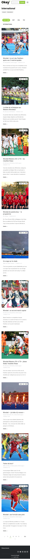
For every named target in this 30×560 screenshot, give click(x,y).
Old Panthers (12, 111)
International (7, 24)
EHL (19, 20)
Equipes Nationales (7, 414)
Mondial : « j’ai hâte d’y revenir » (13, 412)
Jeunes (6, 216)
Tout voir (6, 20)
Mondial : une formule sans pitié (14, 515)
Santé (9, 263)
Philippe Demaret (5, 548)
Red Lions (7, 312)
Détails (4, 72)
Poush (17, 555)
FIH (24, 20)
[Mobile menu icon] (27, 2)
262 (25, 536)
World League (14, 62)
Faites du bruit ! (8, 463)
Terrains (12, 263)
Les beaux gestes (14, 465)
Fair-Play (8, 465)
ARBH (4, 263)
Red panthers (8, 62)
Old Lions (7, 111)
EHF (13, 20)
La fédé (15, 414)
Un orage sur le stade (10, 261)
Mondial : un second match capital (14, 310)
